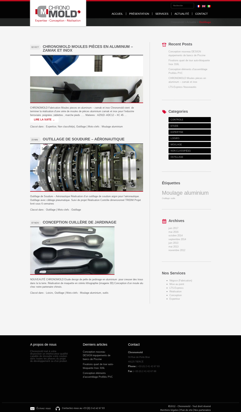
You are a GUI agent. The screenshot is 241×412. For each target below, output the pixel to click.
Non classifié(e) (66, 126)
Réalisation (175, 291)
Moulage (176, 144)
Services (161, 13)
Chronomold (58, 13)
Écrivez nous (44, 408)
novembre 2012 (177, 250)
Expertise (51, 126)
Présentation (139, 13)
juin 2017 (173, 228)
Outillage (81, 126)
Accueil (117, 13)
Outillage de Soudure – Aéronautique (83, 139)
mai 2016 (173, 232)
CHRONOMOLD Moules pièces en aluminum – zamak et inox (88, 48)
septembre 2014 (177, 239)
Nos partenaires (202, 410)
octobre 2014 (176, 235)
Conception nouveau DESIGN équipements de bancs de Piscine (96, 355)
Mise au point (176, 284)
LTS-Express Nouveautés (182, 87)
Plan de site (186, 410)
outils (105, 292)
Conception (175, 295)
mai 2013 (173, 246)
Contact (201, 13)
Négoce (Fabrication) (180, 280)
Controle (177, 119)
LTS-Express (176, 287)
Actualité (182, 13)
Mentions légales (169, 410)
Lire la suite (44, 119)
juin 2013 (173, 242)
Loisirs (49, 292)
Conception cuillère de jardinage (79, 222)
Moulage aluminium (112, 126)
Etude (174, 126)
